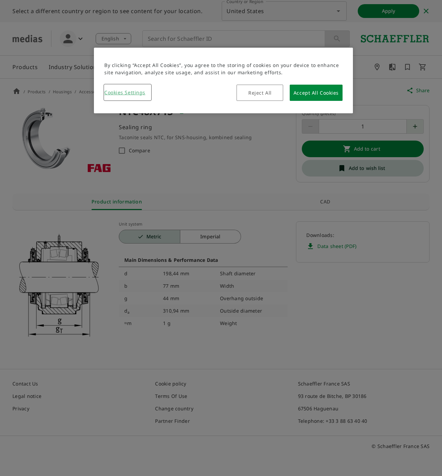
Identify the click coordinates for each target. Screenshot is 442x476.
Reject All (260, 92)
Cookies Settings (124, 92)
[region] (223, 80)
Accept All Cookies (316, 92)
